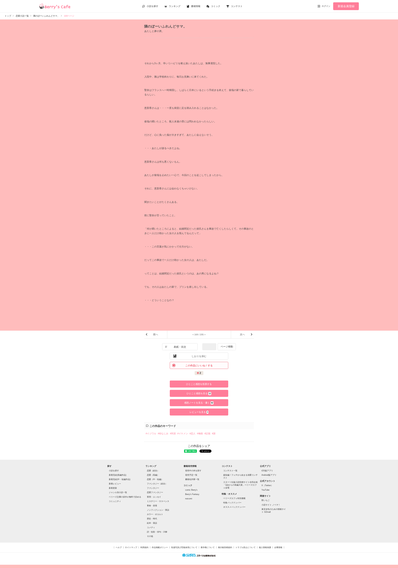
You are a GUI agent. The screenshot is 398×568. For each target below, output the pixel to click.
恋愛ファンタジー (155, 492)
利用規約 (144, 547)
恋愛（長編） (153, 475)
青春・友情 (152, 505)
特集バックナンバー (232, 502)
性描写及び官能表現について (184, 547)
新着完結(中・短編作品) (119, 479)
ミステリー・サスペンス (158, 501)
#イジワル (151, 433)
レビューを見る (199, 412)
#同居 (173, 433)
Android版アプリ (268, 475)
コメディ (151, 527)
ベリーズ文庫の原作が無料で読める (125, 497)
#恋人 (192, 433)
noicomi (188, 498)
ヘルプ (119, 547)
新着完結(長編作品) (117, 475)
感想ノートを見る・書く (198, 402)
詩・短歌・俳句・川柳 (157, 532)
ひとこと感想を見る (199, 393)
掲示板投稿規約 (225, 547)
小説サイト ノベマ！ (270, 505)
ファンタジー (153, 488)
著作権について (208, 547)
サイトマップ (131, 547)
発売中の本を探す (193, 470)
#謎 (213, 433)
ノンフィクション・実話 (158, 510)
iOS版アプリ (267, 470)
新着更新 (113, 488)
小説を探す (152, 6)
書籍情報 (195, 6)
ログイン (326, 6)
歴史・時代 (152, 518)
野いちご (265, 500)
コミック (215, 6)
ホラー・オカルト (155, 514)
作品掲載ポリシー (160, 547)
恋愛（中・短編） (155, 479)
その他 (150, 536)
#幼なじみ (163, 433)
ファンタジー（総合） (157, 484)
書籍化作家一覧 (192, 479)
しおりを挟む (199, 356)
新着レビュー (115, 484)
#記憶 (207, 433)
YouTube (265, 490)
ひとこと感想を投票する (199, 384)
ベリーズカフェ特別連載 (234, 498)
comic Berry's (191, 490)
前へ (155, 334)
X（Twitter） (267, 485)
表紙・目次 (180, 347)
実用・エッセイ (154, 497)
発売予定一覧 (191, 475)
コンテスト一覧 (230, 470)
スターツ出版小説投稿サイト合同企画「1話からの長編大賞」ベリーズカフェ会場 (240, 485)
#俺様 (200, 433)
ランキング (174, 6)
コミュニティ (115, 501)
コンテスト (237, 6)
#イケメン (182, 433)
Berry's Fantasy (192, 494)
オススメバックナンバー (234, 507)
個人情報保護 (265, 547)
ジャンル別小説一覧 (118, 492)
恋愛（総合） (153, 470)
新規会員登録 (346, 6)
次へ (242, 334)
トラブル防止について (245, 547)
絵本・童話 (152, 523)
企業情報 (278, 547)
